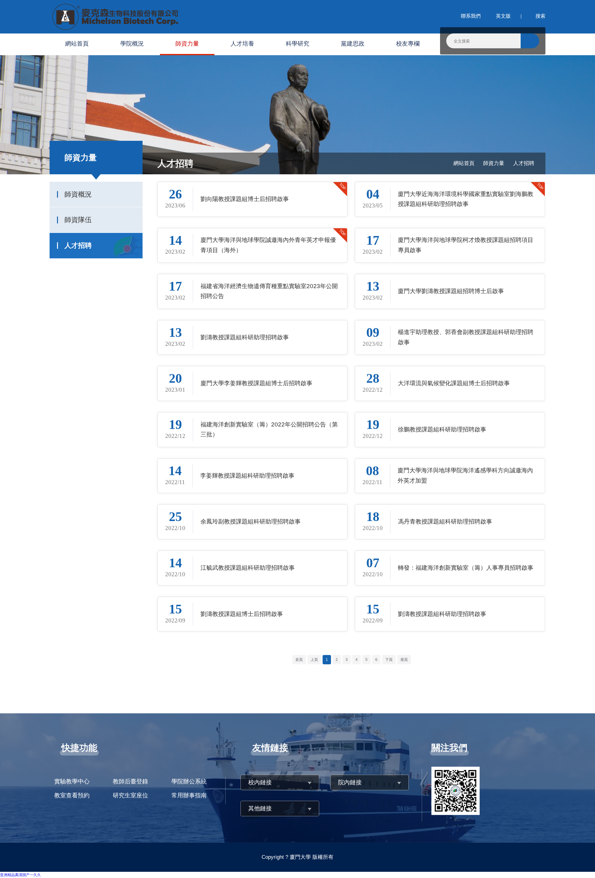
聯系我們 (470, 16)
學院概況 (132, 43)
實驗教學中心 (72, 781)
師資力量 (187, 43)
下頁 (389, 659)
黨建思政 (352, 43)
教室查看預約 (72, 795)
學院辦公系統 (189, 781)
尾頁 (404, 659)
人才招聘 (78, 245)
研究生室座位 (130, 795)
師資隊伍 (78, 220)
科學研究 (297, 43)
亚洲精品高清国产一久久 (20, 875)
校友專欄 (408, 43)
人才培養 (242, 43)
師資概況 (78, 194)
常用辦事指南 (189, 795)
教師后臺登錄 (130, 781)
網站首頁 (77, 43)
